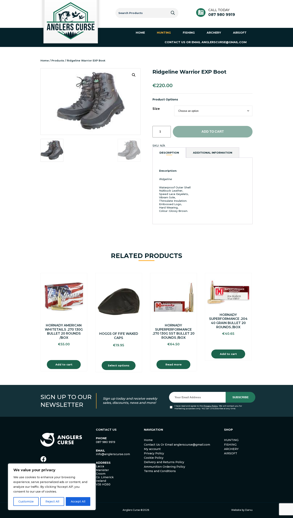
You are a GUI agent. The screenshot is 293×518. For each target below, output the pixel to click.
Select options (118, 365)
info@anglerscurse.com (113, 454)
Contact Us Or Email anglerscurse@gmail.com (177, 444)
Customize (26, 501)
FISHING (230, 444)
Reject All (52, 501)
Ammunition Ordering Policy (164, 466)
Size (156, 109)
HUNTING (231, 440)
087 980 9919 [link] (105, 442)
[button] (133, 75)
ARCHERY (231, 449)
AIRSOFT (230, 453)
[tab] (169, 152)
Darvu (249, 509)
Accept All (78, 501)
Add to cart (213, 131)
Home (44, 60)
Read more (173, 364)
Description (169, 152)
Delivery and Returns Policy (164, 462)
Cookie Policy (153, 458)
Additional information (212, 152)
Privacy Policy (211, 406)
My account (152, 449)
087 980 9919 (221, 14)
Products (57, 60)
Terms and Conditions (160, 471)
